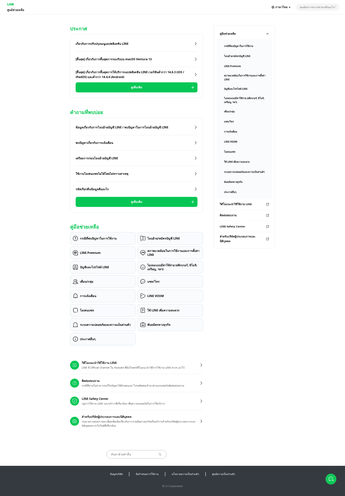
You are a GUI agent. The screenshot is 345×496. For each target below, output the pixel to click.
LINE (10, 4)
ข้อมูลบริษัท (116, 474)
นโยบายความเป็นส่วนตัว (185, 474)
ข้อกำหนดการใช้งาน (147, 474)
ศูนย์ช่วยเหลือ (15, 10)
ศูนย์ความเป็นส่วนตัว (223, 474)
